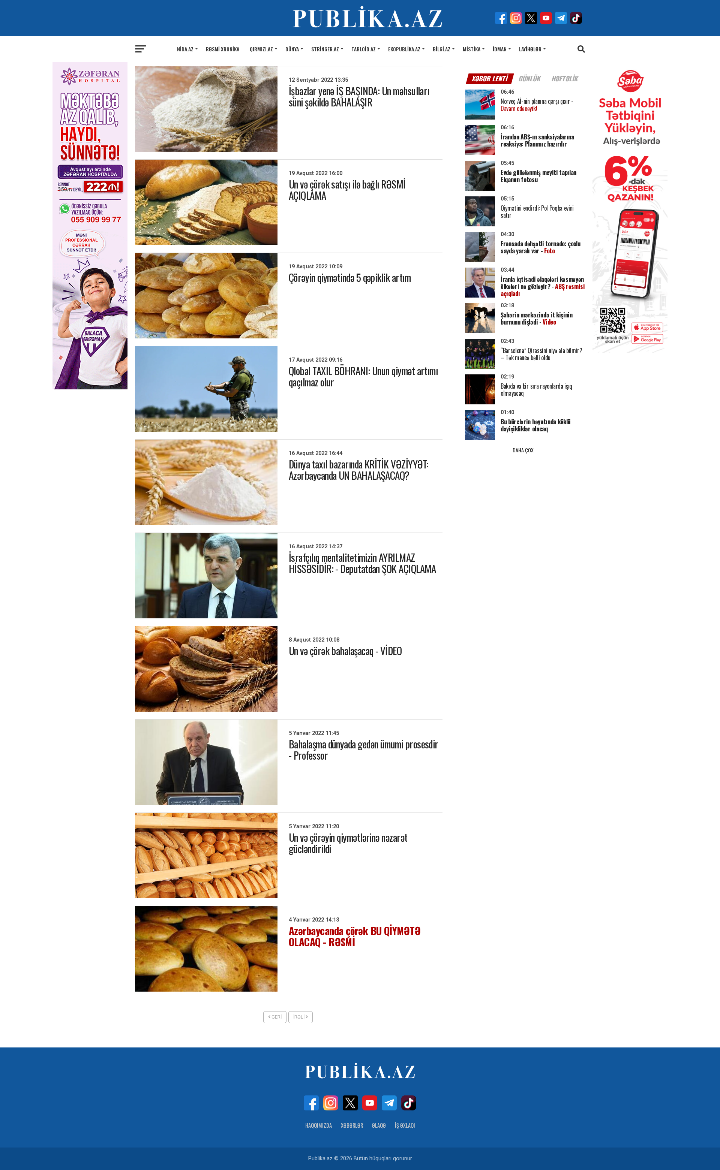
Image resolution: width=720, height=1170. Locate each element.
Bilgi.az (441, 49)
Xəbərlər (352, 1125)
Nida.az (185, 49)
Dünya (292, 49)
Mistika (471, 49)
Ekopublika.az (404, 49)
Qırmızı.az (261, 49)
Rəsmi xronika (222, 49)
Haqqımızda (318, 1125)
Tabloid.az (363, 49)
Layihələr (530, 49)
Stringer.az (325, 49)
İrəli (299, 1017)
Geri (276, 1017)
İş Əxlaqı (405, 1125)
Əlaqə (379, 1125)
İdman (500, 49)
